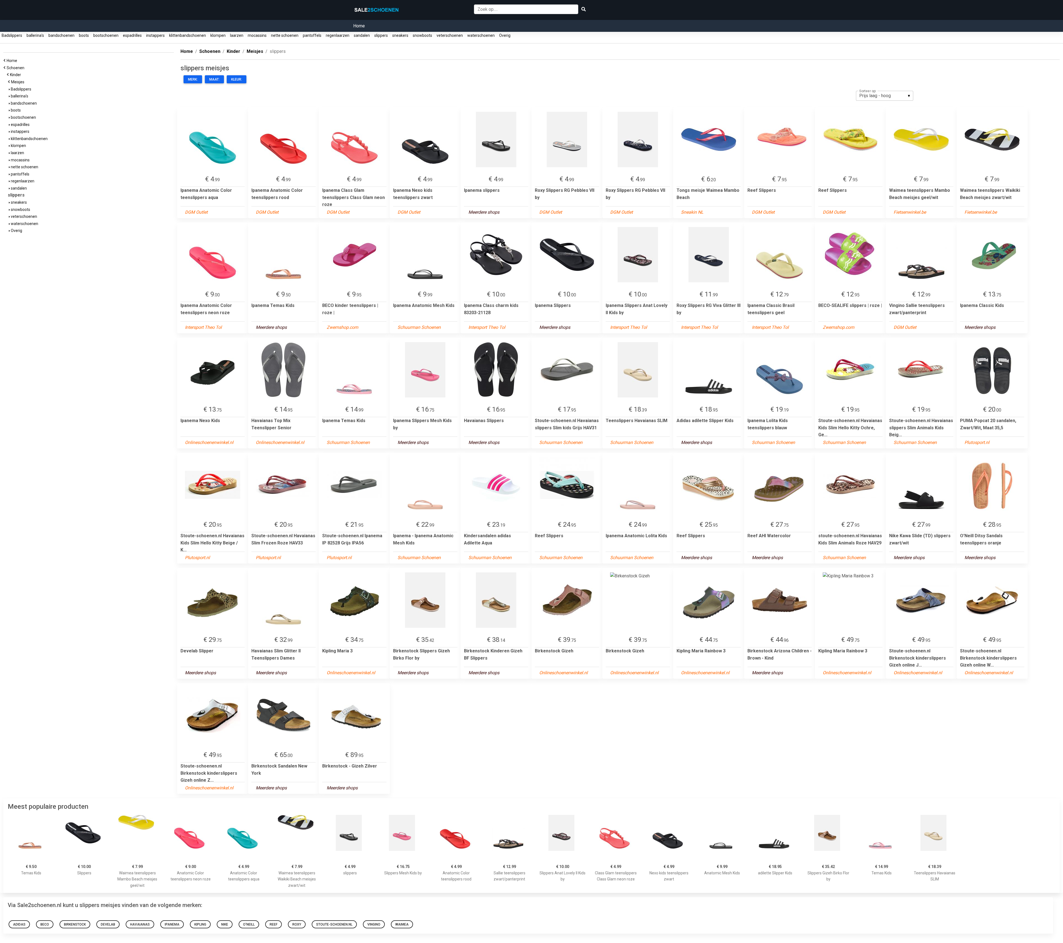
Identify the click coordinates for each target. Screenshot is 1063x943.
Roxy (296, 924)
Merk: (193, 79)
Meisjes (18, 82)
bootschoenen (106, 35)
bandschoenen (61, 35)
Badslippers (12, 35)
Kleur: (236, 79)
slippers (381, 35)
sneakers (400, 35)
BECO (44, 924)
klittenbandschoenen (187, 35)
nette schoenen (284, 35)
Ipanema (172, 924)
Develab (108, 924)
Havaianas (140, 924)
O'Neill (249, 924)
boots (84, 35)
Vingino (373, 924)
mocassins (257, 35)
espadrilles (132, 35)
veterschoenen (450, 35)
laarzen (236, 35)
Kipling (200, 924)
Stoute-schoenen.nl (334, 924)
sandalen (361, 35)
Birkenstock (75, 924)
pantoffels (312, 35)
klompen (218, 35)
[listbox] (884, 96)
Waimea (402, 924)
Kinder (16, 75)
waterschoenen (481, 35)
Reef (273, 924)
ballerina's (35, 35)
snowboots (422, 35)
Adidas (19, 924)
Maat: (214, 79)
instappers (155, 35)
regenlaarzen (337, 35)
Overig (504, 35)
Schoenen (16, 68)
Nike (224, 924)
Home (359, 26)
